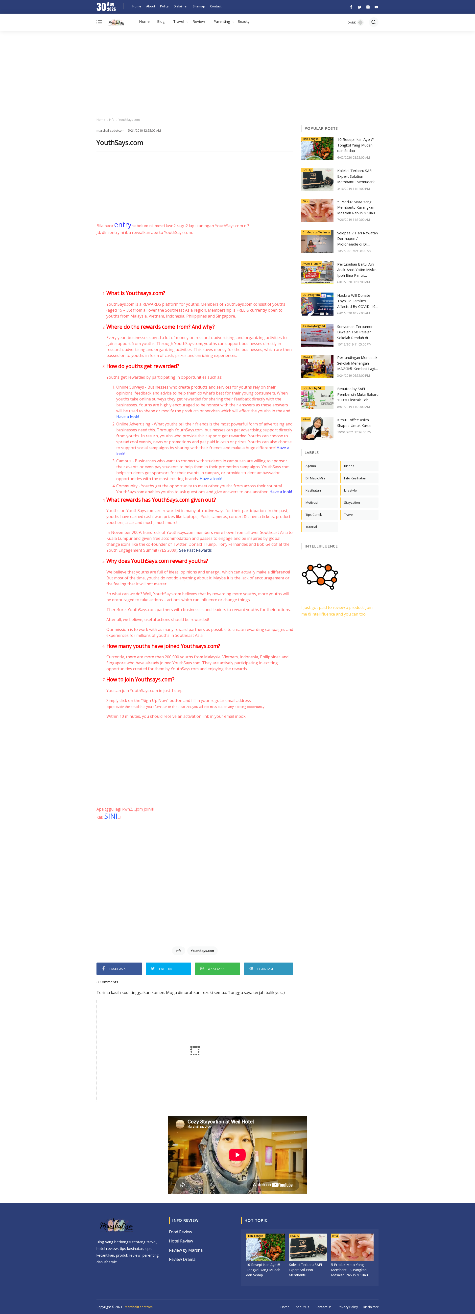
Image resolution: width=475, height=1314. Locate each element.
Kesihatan (313, 490)
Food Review (180, 1232)
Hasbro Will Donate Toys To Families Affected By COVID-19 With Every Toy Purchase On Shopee (356, 301)
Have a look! (127, 417)
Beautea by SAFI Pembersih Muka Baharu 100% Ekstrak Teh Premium (358, 394)
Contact (215, 6)
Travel (178, 21)
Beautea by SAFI (313, 388)
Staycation (352, 502)
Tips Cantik (314, 514)
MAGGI (307, 357)
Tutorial (311, 526)
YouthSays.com (202, 950)
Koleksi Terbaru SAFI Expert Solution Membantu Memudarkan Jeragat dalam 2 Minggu (358, 176)
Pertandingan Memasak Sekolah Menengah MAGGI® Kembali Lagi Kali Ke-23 (357, 363)
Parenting (222, 21)
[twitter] (359, 6)
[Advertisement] (237, 74)
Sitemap (199, 6)
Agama (311, 466)
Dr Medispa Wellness (316, 232)
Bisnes (349, 466)
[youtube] (376, 6)
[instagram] (368, 6)
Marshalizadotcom (139, 1307)
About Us (302, 1307)
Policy (164, 6)
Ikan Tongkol (311, 139)
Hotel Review (181, 1241)
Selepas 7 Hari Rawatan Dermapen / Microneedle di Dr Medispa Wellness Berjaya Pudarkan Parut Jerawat (357, 238)
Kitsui (306, 419)
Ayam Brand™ (312, 263)
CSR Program (311, 295)
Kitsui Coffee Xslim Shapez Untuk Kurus (354, 422)
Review (198, 21)
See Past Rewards (195, 550)
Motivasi (312, 502)
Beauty (244, 21)
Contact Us (323, 1307)
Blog (161, 21)
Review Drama (182, 1259)
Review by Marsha (186, 1250)
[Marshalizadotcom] (116, 23)
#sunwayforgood (314, 326)
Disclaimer (371, 1307)
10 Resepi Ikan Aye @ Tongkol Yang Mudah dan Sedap (355, 145)
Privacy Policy (348, 1307)
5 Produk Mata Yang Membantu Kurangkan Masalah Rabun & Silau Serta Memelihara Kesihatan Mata (356, 207)
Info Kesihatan (355, 478)
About (150, 6)
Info (112, 120)
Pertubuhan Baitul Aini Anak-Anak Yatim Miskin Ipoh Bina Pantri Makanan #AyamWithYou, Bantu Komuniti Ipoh (357, 270)
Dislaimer (181, 6)
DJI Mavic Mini (316, 478)
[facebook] (351, 6)
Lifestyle (350, 490)
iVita (305, 201)
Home (136, 6)
